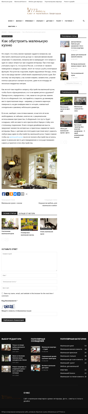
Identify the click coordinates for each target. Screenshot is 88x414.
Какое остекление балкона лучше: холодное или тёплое (19, 358)
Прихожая (29, 21)
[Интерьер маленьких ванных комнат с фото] (64, 67)
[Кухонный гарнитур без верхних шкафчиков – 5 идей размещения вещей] (80, 119)
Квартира (11, 26)
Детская (49, 21)
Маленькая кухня (14, 32)
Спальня (39, 21)
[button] (83, 21)
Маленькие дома (7, 1)
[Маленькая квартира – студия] (35, 349)
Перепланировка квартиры (53, 1)
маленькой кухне (16, 137)
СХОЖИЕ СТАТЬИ (9, 213)
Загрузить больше (72, 83)
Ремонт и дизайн (69, 1)
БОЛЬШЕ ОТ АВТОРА (27, 213)
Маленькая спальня (78, 103)
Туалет (58, 21)
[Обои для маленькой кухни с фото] (66, 121)
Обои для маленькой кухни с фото (64, 131)
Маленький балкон (20, 1)
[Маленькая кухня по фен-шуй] (66, 101)
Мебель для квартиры (36, 1)
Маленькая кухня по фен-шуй (65, 109)
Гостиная (68, 21)
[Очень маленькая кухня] (48, 224)
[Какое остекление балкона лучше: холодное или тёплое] (6, 358)
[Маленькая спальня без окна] (80, 101)
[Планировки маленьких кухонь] (29, 224)
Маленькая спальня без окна (78, 109)
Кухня (10, 21)
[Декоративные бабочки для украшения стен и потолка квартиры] (64, 44)
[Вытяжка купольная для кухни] (35, 368)
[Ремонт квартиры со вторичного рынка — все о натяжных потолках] (6, 369)
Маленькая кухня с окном (12, 203)
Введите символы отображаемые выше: (17, 311)
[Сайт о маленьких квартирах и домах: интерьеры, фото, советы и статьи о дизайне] (44, 10)
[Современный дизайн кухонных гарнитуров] (35, 358)
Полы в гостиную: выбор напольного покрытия (18, 347)
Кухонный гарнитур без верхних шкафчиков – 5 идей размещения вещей (79, 131)
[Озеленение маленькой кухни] (10, 223)
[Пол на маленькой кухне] (64, 76)
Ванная (19, 21)
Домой (4, 32)
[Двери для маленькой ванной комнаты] (64, 58)
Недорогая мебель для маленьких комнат (48, 204)
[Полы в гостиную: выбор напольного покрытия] (6, 347)
